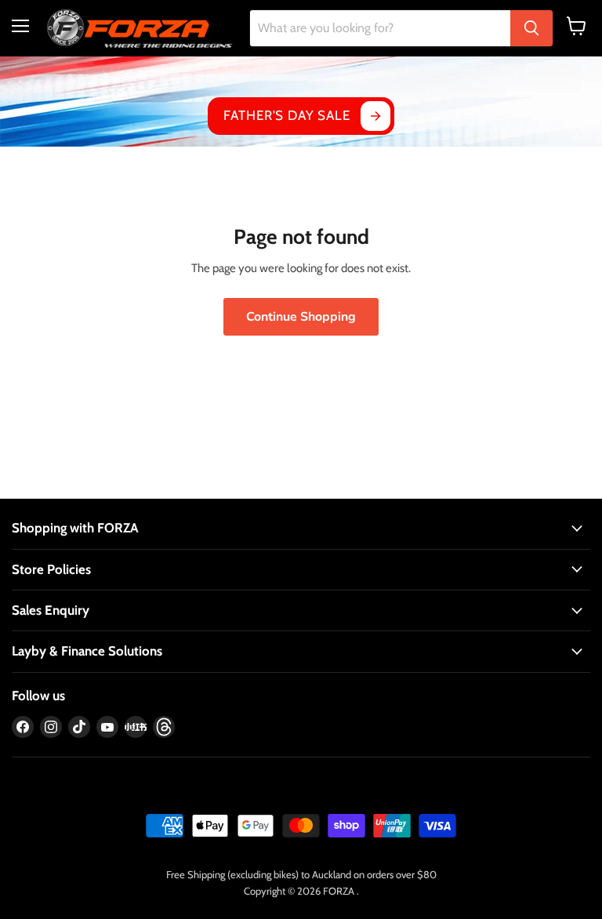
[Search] (531, 28)
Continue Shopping (301, 316)
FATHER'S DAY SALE (286, 115)
